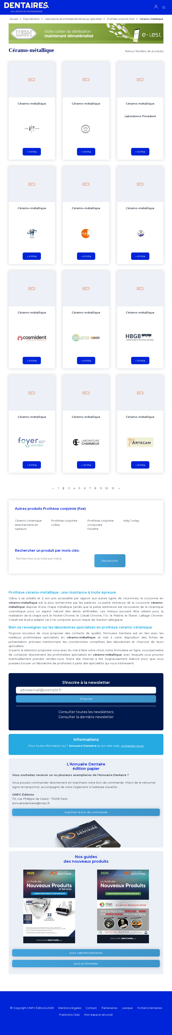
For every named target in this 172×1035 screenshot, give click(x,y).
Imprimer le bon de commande (86, 812)
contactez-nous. (132, 745)
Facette (92, 528)
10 (106, 488)
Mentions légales (69, 1008)
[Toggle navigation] (164, 6)
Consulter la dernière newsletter (86, 717)
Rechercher (110, 560)
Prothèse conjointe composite (100, 522)
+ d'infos (32, 151)
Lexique (127, 1008)
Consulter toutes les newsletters (86, 712)
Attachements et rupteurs (26, 526)
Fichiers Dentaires (149, 1008)
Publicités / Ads (69, 1014)
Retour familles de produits (144, 51)
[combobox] (39, 558)
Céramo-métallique (32, 103)
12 (113, 488)
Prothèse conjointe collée (64, 522)
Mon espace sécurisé (98, 1014)
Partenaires (109, 1008)
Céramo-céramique (28, 520)
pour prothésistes (86, 963)
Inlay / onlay (131, 520)
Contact (91, 1008)
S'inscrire (86, 698)
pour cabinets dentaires (86, 952)
